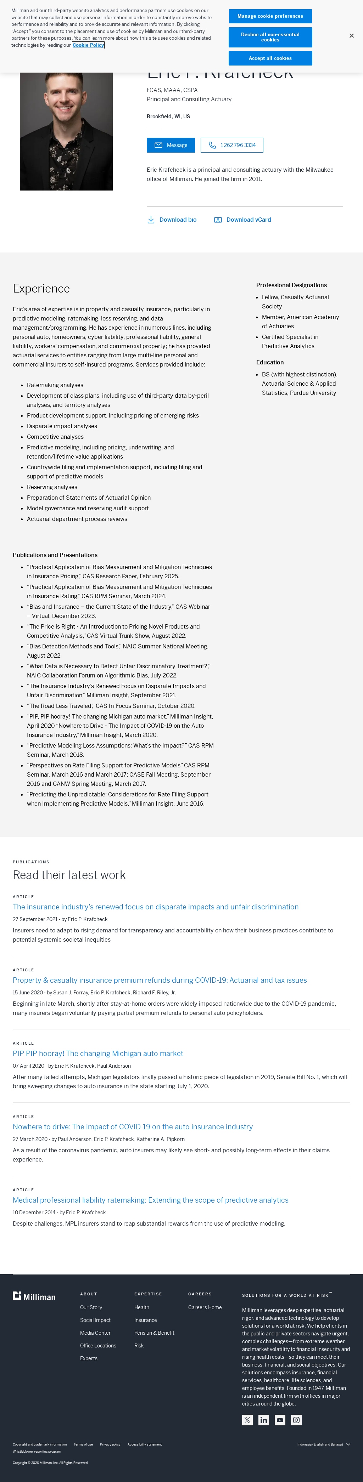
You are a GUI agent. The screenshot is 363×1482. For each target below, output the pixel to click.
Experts (88, 1358)
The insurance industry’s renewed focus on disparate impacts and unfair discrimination (156, 907)
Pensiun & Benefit (154, 1333)
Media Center (95, 1333)
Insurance (145, 1320)
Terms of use (83, 1444)
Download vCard (249, 219)
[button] (247, 1420)
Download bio (178, 219)
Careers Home (205, 1307)
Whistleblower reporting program (37, 1451)
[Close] (351, 35)
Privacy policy (110, 1444)
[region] (181, 36)
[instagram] (296, 1420)
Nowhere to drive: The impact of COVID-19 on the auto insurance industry (133, 1127)
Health (141, 1307)
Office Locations (98, 1345)
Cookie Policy (88, 45)
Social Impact (95, 1320)
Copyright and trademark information (40, 1444)
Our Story (91, 1307)
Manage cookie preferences (270, 16)
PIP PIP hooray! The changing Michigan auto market (98, 1053)
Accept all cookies (270, 58)
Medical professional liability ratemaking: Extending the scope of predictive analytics (151, 1200)
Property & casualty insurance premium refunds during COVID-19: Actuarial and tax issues (160, 980)
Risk (139, 1345)
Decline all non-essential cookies (270, 37)
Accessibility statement (145, 1444)
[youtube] (280, 1420)
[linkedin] (263, 1420)
